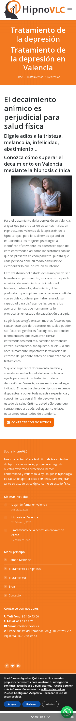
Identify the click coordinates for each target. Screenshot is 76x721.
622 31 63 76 (24, 621)
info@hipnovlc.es (28, 626)
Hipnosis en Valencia (24, 517)
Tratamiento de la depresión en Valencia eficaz (37, 532)
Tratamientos (35, 77)
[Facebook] (6, 665)
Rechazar (31, 704)
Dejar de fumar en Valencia (29, 504)
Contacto (15, 595)
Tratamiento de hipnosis (25, 569)
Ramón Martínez (20, 560)
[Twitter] (12, 665)
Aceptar (12, 704)
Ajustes (50, 704)
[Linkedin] (18, 665)
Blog (12, 586)
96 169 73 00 (30, 616)
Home (19, 77)
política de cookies (53, 689)
